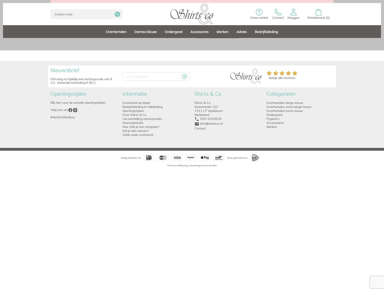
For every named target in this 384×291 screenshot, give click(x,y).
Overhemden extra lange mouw (289, 107)
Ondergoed (274, 115)
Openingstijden (133, 111)
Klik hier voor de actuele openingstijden (78, 103)
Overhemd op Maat (136, 103)
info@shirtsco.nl (211, 124)
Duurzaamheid (132, 123)
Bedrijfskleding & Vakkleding (142, 107)
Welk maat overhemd (137, 135)
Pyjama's (273, 119)
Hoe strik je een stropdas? (141, 127)
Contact (200, 128)
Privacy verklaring (177, 165)
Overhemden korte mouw (284, 111)
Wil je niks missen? (135, 131)
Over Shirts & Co (134, 115)
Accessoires (275, 123)
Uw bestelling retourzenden (142, 119)
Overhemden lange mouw (284, 103)
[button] (293, 14)
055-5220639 (210, 119)
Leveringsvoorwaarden (203, 165)
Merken (271, 127)
